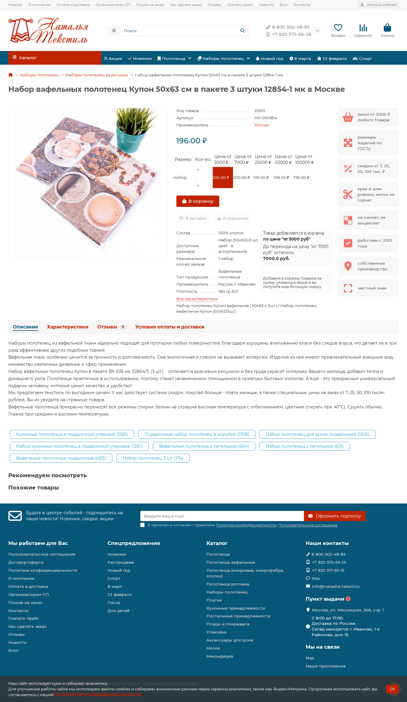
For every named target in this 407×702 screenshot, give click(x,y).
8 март (115, 586)
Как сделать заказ (186, 5)
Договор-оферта (26, 562)
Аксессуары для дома (229, 640)
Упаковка (216, 632)
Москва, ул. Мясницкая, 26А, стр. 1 (348, 610)
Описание (25, 327)
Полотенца (174, 58)
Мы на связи (323, 647)
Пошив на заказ (150, 5)
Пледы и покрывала (227, 624)
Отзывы (214, 5)
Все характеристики (197, 298)
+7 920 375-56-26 (291, 34)
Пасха (145, 73)
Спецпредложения (134, 543)
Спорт (365, 58)
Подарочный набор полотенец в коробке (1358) (197, 434)
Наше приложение (326, 666)
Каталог (217, 543)
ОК (392, 689)
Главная (15, 5)
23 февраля (334, 58)
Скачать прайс (240, 5)
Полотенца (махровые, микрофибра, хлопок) (245, 573)
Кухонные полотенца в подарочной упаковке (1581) (72, 434)
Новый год (271, 58)
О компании (39, 5)
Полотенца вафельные (230, 562)
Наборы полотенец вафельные (97, 74)
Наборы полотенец (223, 58)
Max (316, 578)
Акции (115, 58)
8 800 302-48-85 (291, 27)
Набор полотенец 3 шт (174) (153, 458)
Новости (266, 5)
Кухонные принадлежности (235, 608)
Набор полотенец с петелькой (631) (305, 446)
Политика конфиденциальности (42, 570)
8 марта (302, 58)
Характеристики (67, 327)
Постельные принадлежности (238, 615)
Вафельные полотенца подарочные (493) (61, 458)
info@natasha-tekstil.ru (336, 586)
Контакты (302, 5)
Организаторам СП (113, 5)
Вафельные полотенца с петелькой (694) (204, 446)
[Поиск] (242, 30)
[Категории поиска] (114, 31)
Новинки (142, 58)
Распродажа (121, 562)
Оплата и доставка (73, 5)
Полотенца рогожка (227, 584)
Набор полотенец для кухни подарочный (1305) (317, 434)
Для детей (118, 73)
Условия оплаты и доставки (169, 327)
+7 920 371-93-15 (328, 570)
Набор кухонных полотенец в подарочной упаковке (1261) (79, 446)
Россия (261, 125)
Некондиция (219, 656)
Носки (213, 648)
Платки (214, 600)
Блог (284, 5)
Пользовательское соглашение (41, 554)
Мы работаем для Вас (38, 543)
